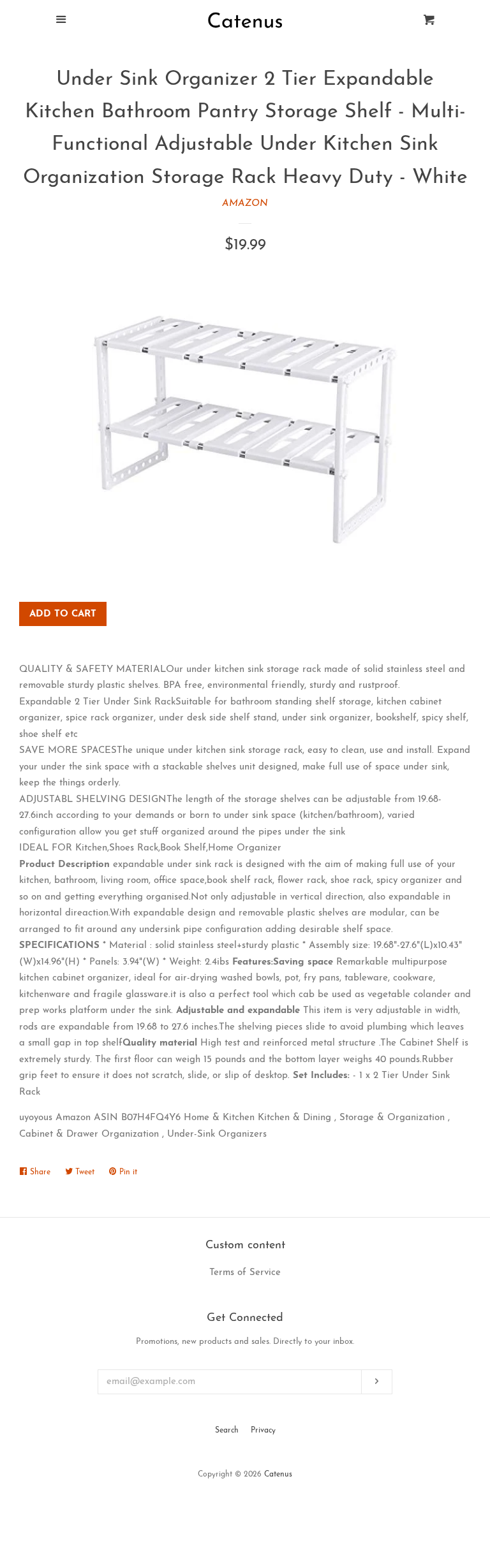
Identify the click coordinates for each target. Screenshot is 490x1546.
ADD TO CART (62, 614)
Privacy (263, 1430)
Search (227, 1430)
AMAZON (245, 203)
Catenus (278, 1474)
